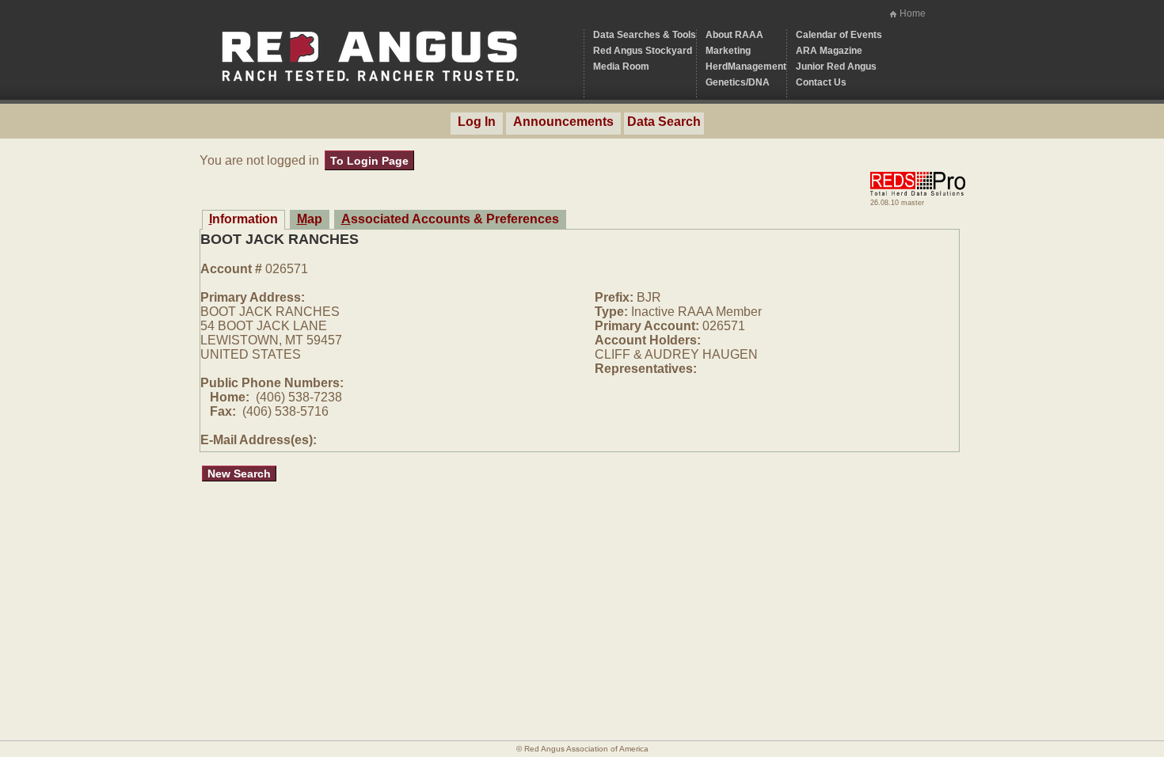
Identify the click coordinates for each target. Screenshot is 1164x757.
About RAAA (734, 34)
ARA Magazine (829, 50)
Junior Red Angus (836, 66)
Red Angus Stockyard (642, 50)
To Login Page (369, 160)
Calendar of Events (839, 34)
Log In (477, 121)
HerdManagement (746, 66)
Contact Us (821, 82)
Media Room (621, 66)
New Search (239, 473)
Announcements (563, 121)
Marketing (728, 50)
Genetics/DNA (738, 82)
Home (913, 13)
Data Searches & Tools (644, 34)
